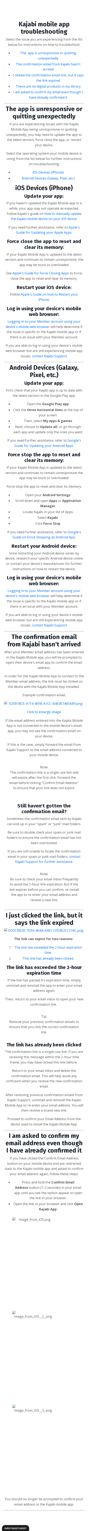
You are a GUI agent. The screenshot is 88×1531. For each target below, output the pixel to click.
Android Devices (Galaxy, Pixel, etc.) (48, 178)
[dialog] (15, 1528)
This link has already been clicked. (48, 958)
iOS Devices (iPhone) (48, 172)
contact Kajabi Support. (50, 356)
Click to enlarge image (44, 712)
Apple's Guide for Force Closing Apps (40, 273)
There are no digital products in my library (48, 86)
